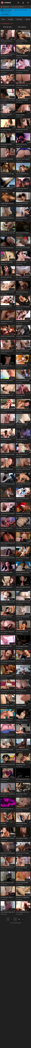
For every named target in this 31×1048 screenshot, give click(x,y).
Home (3, 19)
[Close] (29, 10)
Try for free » (5, 14)
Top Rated (10, 19)
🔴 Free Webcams (5, 7)
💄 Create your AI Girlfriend (16, 7)
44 (19, 919)
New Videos (19, 19)
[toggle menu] (18, 2)
